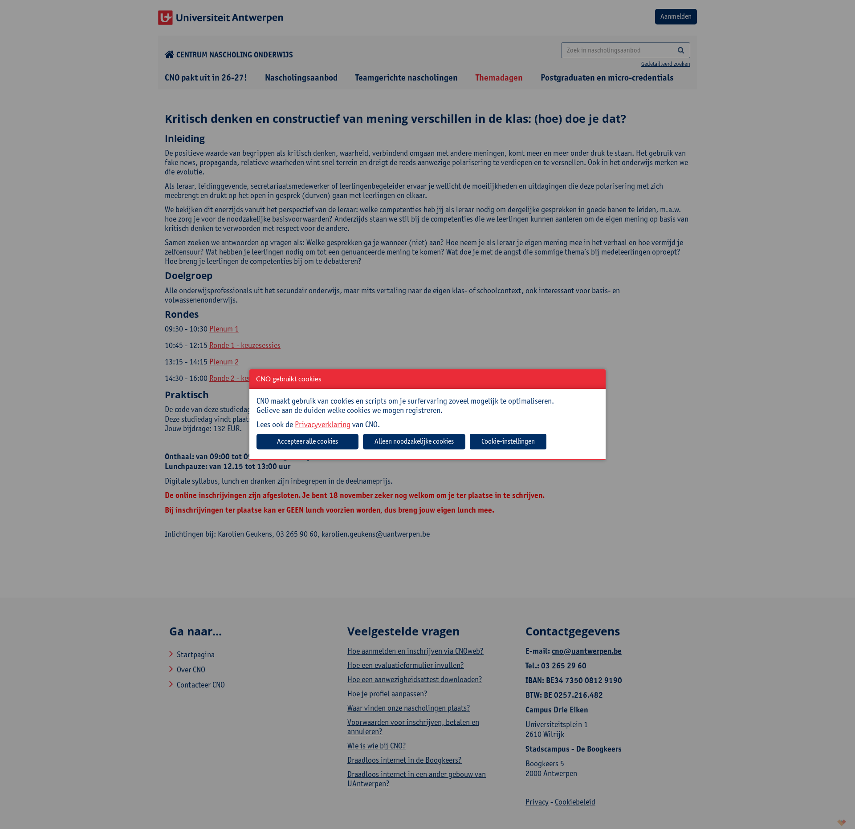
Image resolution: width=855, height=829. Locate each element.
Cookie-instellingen (508, 441)
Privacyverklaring (322, 424)
